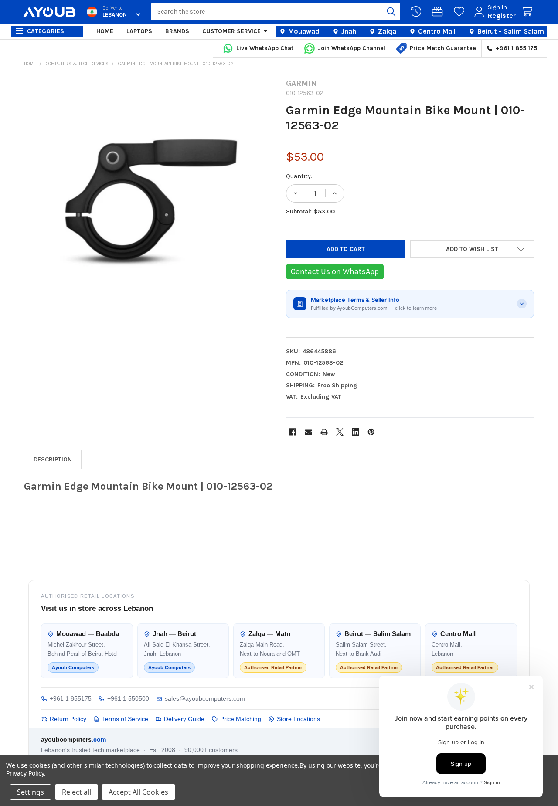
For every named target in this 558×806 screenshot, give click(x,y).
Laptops (139, 31)
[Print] (324, 432)
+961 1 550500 (128, 698)
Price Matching (240, 718)
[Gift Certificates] (439, 12)
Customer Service (231, 31)
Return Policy (68, 718)
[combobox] (275, 11)
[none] (148, 202)
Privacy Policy (25, 773)
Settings (30, 792)
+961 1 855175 (71, 698)
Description (53, 459)
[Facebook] (292, 432)
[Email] (308, 432)
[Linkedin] (355, 432)
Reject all (76, 792)
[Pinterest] (371, 432)
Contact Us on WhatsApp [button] (335, 271)
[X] (340, 432)
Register (502, 15)
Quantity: (299, 176)
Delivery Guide (184, 718)
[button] (472, 249)
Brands (177, 31)
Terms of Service (125, 718)
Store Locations (298, 718)
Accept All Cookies (138, 792)
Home (104, 31)
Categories (46, 31)
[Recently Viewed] (417, 12)
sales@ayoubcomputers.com (205, 698)
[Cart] (529, 12)
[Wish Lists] (461, 12)
